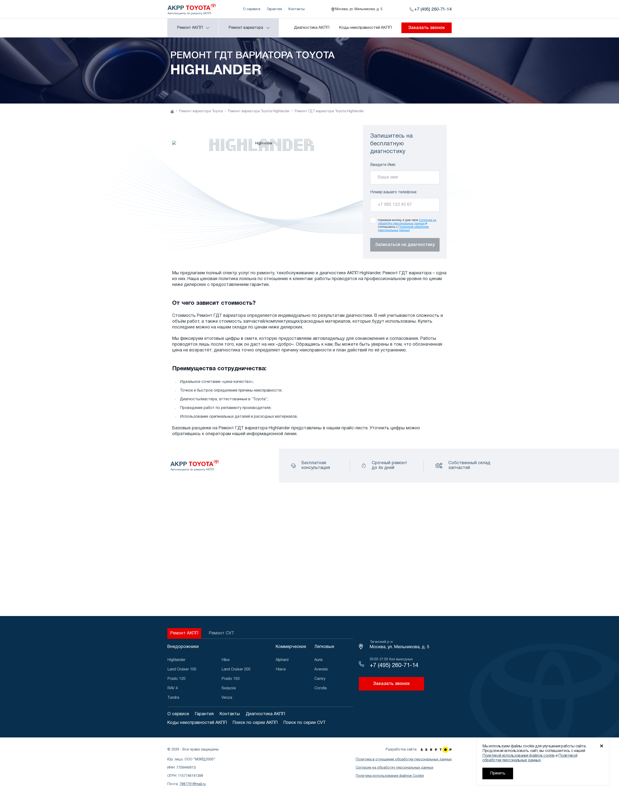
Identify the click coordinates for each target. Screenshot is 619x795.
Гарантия (274, 9)
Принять (497, 773)
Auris (318, 660)
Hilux (225, 660)
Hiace (281, 669)
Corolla (320, 688)
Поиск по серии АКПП (255, 723)
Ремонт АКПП (184, 633)
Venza (226, 697)
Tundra (173, 697)
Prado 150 (230, 679)
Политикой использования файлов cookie (518, 756)
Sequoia (228, 688)
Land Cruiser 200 (236, 669)
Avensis (321, 669)
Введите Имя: (383, 165)
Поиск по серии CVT (304, 723)
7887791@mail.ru (192, 784)
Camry (319, 679)
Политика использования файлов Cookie (390, 776)
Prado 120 (176, 679)
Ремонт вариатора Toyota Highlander (259, 111)
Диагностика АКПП (311, 28)
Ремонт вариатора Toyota (201, 111)
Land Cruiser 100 (181, 669)
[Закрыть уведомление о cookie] (601, 746)
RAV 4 (172, 688)
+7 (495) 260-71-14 (394, 665)
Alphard (282, 660)
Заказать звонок (426, 28)
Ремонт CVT (221, 633)
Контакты (296, 9)
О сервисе (251, 9)
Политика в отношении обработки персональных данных (404, 759)
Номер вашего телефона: (393, 192)
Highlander (176, 660)
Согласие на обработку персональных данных (394, 767)
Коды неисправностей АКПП (365, 28)
